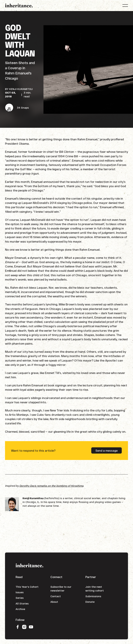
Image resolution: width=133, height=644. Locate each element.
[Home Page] (19, 5)
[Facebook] (18, 627)
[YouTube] (31, 627)
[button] (125, 5)
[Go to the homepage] (29, 565)
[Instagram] (24, 627)
